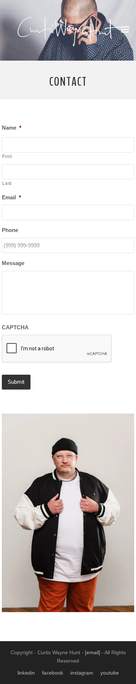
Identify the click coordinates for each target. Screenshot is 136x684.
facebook (52, 673)
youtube (109, 673)
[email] (92, 652)
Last (7, 183)
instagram (81, 673)
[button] (125, 30)
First (7, 156)
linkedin (26, 673)
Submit (16, 382)
